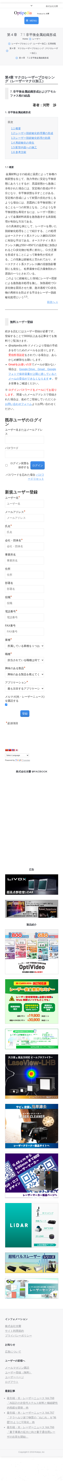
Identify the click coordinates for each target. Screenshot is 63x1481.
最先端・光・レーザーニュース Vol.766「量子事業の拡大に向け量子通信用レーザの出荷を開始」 (31, 1432)
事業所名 (10, 554)
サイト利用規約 (14, 1330)
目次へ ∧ (52, 302)
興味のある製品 (15, 668)
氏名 (8, 526)
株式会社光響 (13, 1326)
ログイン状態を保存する (19, 465)
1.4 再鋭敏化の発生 (22, 142)
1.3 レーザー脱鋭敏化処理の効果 (30, 138)
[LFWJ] (31, 916)
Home (25, 39)
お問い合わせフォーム (18, 404)
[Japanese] (16, 750)
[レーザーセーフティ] (31, 1297)
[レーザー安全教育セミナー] (31, 1022)
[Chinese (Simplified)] (6, 750)
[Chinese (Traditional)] (9, 750)
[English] (13, 750)
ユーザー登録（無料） (18, 1372)
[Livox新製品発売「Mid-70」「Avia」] (31, 893)
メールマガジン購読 (17, 1367)
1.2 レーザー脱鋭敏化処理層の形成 (32, 133)
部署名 (9, 583)
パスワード (11, 448)
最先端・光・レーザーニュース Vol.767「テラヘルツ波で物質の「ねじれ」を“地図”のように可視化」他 (31, 1417)
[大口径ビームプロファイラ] (31, 1097)
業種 (8, 639)
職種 (8, 653)
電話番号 (11, 611)
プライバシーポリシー (18, 1335)
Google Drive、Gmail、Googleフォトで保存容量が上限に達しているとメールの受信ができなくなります (32, 374)
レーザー (36, 39)
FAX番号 (10, 625)
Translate (26, 760)
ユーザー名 (12, 497)
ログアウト (11, 1382)
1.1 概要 (16, 128)
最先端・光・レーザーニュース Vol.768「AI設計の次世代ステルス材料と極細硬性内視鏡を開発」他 (32, 1403)
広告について (13, 1351)
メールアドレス (15, 511)
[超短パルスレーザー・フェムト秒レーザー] (31, 1272)
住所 (7, 568)
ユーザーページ (14, 1377)
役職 (8, 597)
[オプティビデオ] (31, 973)
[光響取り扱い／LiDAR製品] (31, 1246)
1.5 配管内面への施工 (24, 147)
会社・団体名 (14, 540)
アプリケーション (16, 682)
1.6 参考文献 (18, 152)
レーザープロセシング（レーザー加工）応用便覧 (34, 43)
